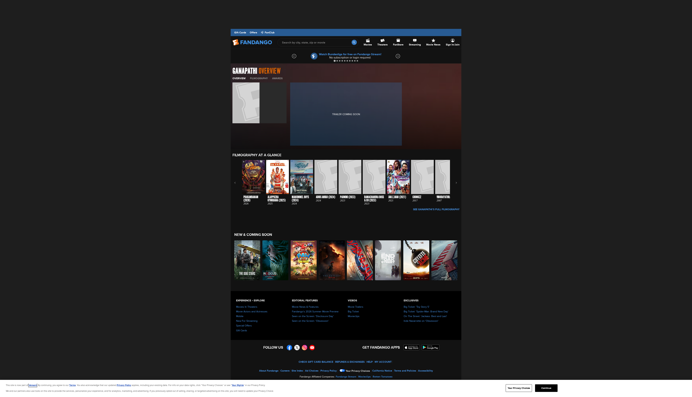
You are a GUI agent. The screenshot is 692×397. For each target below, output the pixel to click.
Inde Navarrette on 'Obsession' (421, 321)
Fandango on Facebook (289, 347)
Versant (33, 385)
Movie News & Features (305, 307)
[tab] (335, 61)
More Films (454, 183)
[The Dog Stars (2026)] (247, 260)
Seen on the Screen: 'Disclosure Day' (313, 316)
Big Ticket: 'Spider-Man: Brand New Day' (426, 311)
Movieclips (354, 316)
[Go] (354, 42)
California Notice (382, 370)
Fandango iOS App (411, 347)
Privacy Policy (328, 370)
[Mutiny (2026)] (444, 260)
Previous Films (238, 183)
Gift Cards (240, 32)
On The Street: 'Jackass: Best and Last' (425, 316)
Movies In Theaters (246, 307)
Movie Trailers (355, 307)
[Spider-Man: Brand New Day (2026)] (360, 260)
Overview (239, 78)
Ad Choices (311, 370)
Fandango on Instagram (304, 347)
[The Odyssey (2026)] (332, 260)
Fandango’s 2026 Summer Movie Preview (315, 311)
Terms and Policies (405, 370)
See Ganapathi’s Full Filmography (436, 209)
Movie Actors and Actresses (251, 311)
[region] (346, 388)
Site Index (297, 370)
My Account (383, 362)
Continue (546, 388)
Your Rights (238, 385)
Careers (285, 370)
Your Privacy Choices (358, 370)
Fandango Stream (346, 376)
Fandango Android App (431, 347)
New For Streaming (247, 321)
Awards (277, 78)
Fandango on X (297, 347)
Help (370, 362)
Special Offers (244, 325)
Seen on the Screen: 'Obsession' (310, 321)
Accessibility (425, 370)
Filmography (259, 78)
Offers (253, 32)
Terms (72, 385)
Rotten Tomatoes (382, 376)
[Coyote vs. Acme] (416, 260)
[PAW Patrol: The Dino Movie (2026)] (304, 260)
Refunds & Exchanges (350, 362)
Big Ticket (353, 311)
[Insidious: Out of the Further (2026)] (275, 260)
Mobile (239, 316)
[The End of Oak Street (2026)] (388, 260)
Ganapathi (244, 71)
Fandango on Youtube (312, 347)
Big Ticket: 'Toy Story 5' (416, 307)
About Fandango (268, 370)
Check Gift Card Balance (316, 362)
